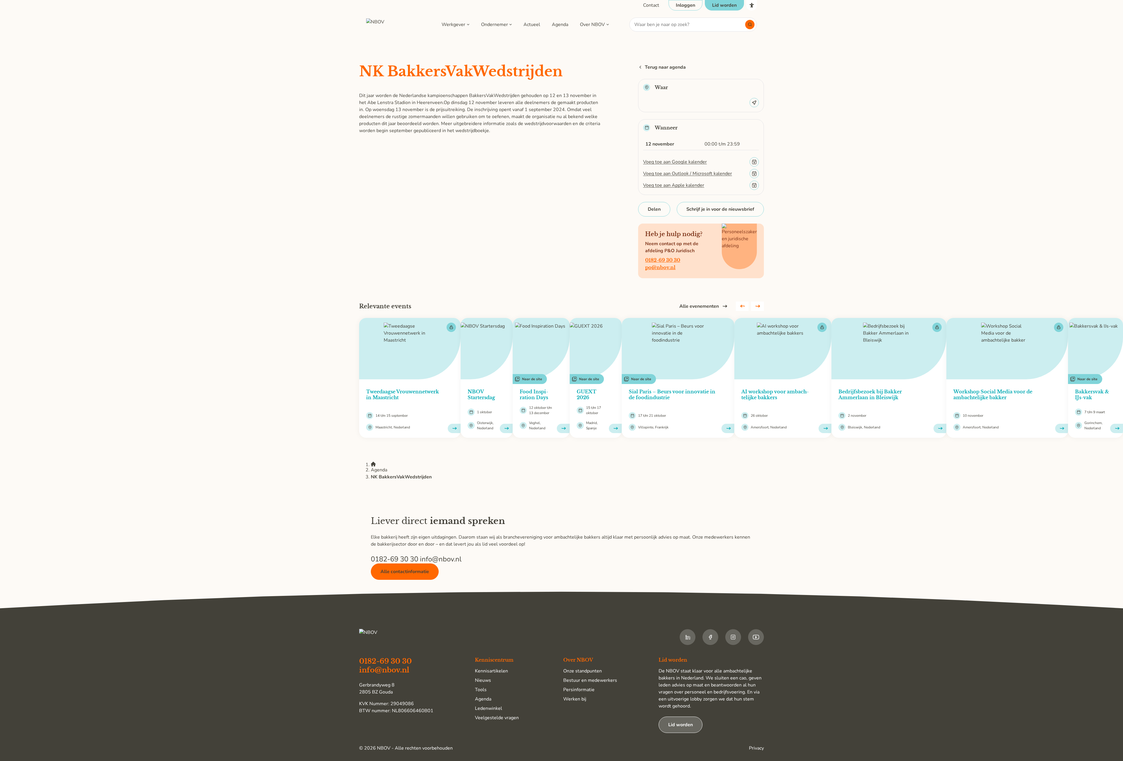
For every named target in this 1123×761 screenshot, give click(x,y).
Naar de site (532, 379)
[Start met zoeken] (750, 24)
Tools (481, 689)
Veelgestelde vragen (497, 718)
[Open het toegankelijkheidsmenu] (751, 5)
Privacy (756, 748)
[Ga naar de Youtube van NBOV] (756, 637)
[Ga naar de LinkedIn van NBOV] (687, 637)
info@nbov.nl (440, 559)
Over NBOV (592, 24)
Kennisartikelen (491, 671)
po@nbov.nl (660, 267)
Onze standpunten (582, 671)
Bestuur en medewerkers (590, 680)
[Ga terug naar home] (393, 24)
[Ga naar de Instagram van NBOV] (733, 637)
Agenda (560, 24)
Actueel (531, 24)
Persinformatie (579, 689)
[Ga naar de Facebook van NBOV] (710, 637)
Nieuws (483, 680)
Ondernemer (494, 24)
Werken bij (574, 699)
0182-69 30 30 (662, 260)
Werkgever (453, 24)
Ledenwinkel (488, 708)
